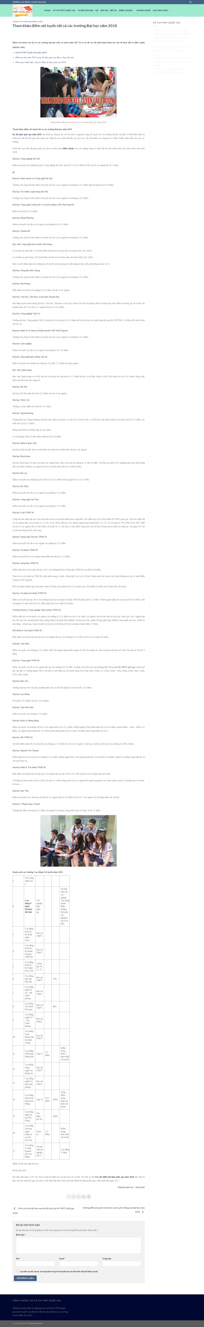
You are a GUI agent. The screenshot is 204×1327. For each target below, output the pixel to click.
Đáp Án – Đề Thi (109, 10)
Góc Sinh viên (160, 10)
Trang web (106, 1258)
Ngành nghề (143, 10)
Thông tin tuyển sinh (22, 21)
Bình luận (21, 1234)
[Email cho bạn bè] (78, 1196)
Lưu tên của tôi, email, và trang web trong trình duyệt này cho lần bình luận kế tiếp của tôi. (59, 1271)
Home (47, 10)
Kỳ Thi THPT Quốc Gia (64, 10)
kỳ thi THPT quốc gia (125, 667)
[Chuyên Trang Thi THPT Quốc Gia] (26, 10)
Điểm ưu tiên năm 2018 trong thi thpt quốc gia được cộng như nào (44, 57)
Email (62, 1258)
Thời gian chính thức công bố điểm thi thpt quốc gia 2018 (40, 62)
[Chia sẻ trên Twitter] (73, 1196)
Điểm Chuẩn (125, 10)
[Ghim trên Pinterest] (83, 1196)
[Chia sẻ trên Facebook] (68, 1196)
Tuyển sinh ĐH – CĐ (88, 10)
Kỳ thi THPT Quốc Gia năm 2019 (31, 52)
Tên (18, 1258)
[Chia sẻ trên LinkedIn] (88, 1196)
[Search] (190, 2)
